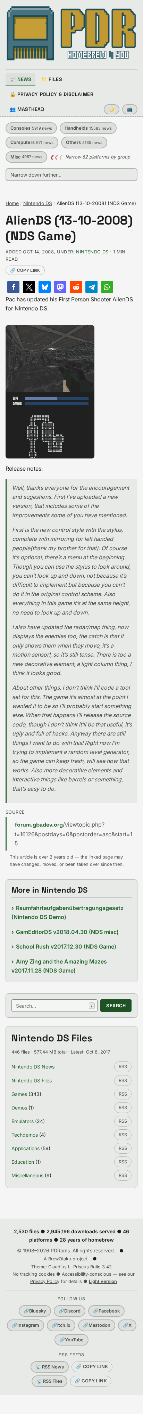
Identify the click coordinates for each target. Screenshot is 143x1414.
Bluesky (35, 1311)
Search (116, 1005)
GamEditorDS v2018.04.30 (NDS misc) (67, 931)
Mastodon (96, 1325)
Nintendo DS (37, 203)
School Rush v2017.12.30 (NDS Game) (66, 946)
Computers (31, 142)
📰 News (20, 79)
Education (22, 1162)
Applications (25, 1148)
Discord (70, 1311)
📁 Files (51, 79)
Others (84, 142)
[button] (13, 287)
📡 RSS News (49, 1367)
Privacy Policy (44, 1281)
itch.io (61, 1325)
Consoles (31, 128)
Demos (19, 1108)
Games (19, 1094)
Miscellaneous (27, 1175)
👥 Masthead (27, 109)
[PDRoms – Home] (71, 33)
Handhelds (88, 128)
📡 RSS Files (49, 1381)
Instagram (25, 1325)
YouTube (71, 1339)
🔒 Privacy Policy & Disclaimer (51, 94)
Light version (103, 1281)
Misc (26, 157)
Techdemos (24, 1135)
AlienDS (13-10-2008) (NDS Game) (69, 228)
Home (12, 203)
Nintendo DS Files (31, 1080)
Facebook (106, 1311)
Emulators (22, 1121)
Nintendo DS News (32, 1067)
